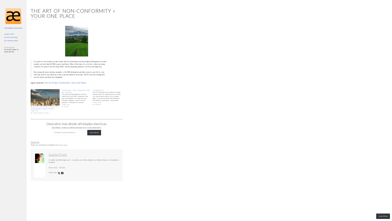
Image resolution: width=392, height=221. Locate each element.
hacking (35, 142)
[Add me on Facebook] (62, 173)
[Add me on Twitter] (59, 173)
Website (62, 167)
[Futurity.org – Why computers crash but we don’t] (77, 98)
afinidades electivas (13, 28)
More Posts (53, 167)
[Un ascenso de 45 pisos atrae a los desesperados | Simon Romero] (45, 97)
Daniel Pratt (58, 154)
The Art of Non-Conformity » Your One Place (65, 83)
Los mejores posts (11, 41)
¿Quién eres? (9, 34)
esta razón (63, 145)
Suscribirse (94, 133)
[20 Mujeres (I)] (108, 97)
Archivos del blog (10, 37)
